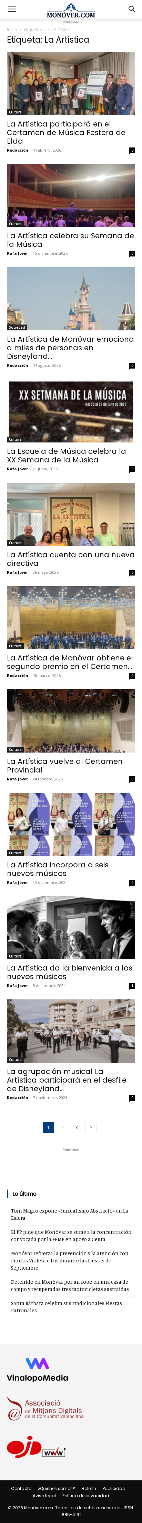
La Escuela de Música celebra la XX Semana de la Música (66, 455)
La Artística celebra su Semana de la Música (70, 240)
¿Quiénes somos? (56, 1488)
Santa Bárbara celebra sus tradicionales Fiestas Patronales (66, 1307)
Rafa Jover (17, 253)
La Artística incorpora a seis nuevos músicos (58, 869)
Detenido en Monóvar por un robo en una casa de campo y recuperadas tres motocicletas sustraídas (70, 1285)
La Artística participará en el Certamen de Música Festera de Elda (66, 132)
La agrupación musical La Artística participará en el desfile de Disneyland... (66, 1080)
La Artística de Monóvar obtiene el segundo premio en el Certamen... (70, 662)
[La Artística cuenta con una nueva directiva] (71, 514)
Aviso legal (44, 1496)
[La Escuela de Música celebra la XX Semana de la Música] (71, 410)
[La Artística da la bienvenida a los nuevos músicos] (71, 928)
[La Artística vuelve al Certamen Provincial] (71, 721)
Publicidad (114, 1488)
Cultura (15, 112)
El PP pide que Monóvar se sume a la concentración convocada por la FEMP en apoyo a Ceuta (71, 1235)
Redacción (17, 150)
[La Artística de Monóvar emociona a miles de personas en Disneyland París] (71, 298)
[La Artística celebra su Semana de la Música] (71, 195)
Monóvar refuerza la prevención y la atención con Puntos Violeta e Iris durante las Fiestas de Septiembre (70, 1260)
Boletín (89, 1488)
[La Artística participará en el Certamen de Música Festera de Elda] (71, 83)
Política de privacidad (85, 1496)
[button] (12, 9)
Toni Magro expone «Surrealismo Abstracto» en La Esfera (69, 1214)
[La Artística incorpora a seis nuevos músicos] (71, 824)
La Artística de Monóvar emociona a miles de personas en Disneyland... (70, 347)
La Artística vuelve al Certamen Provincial (65, 765)
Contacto (21, 1488)
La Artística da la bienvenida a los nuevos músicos (69, 972)
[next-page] (91, 1127)
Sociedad (17, 327)
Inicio (12, 29)
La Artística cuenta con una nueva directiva (71, 559)
